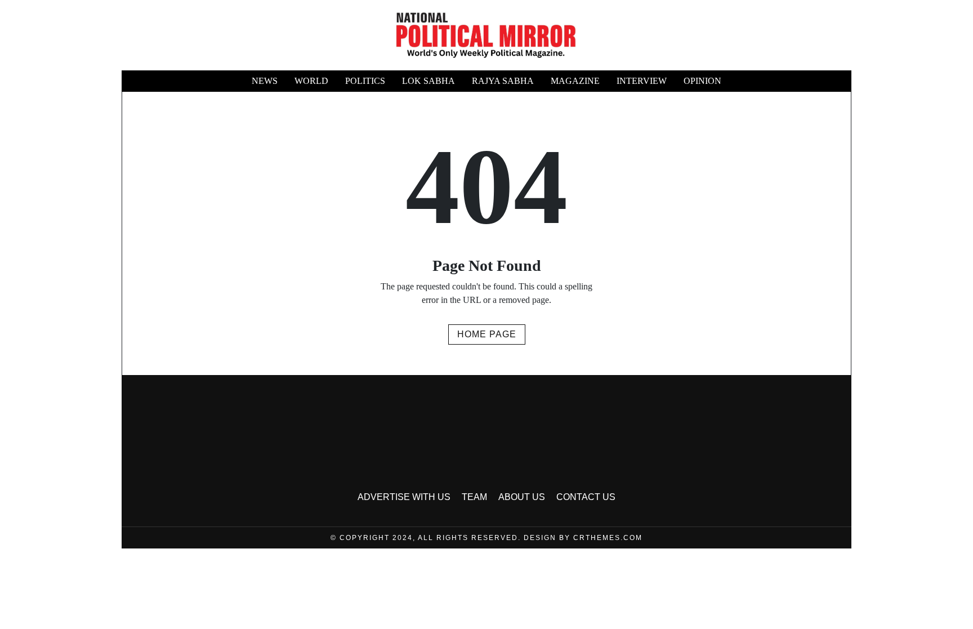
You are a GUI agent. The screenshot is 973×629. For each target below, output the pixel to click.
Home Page (486, 334)
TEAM (474, 497)
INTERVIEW (642, 81)
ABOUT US (521, 497)
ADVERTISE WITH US (404, 497)
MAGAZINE (575, 81)
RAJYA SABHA (503, 81)
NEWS (265, 81)
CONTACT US (585, 497)
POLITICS (365, 81)
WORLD (311, 81)
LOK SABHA (428, 81)
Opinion (702, 81)
